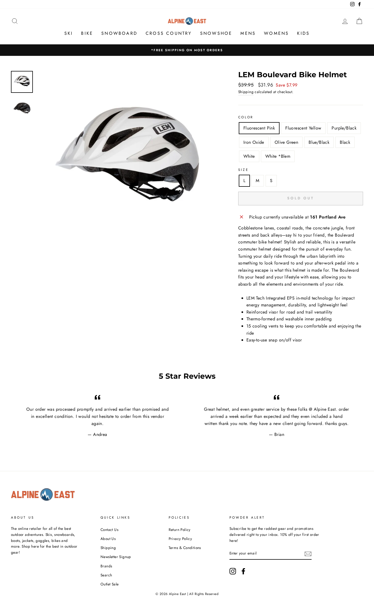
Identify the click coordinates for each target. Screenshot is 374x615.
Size (243, 169)
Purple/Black (344, 128)
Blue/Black (319, 142)
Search (106, 575)
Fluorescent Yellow (303, 128)
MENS (248, 33)
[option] (187, 50)
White (249, 156)
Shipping (246, 91)
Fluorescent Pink (259, 128)
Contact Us (109, 529)
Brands (106, 566)
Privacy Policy (180, 538)
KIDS (303, 33)
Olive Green (286, 142)
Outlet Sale (109, 584)
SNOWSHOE (216, 33)
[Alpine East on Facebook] (243, 571)
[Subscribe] (308, 553)
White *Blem (277, 156)
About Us (108, 538)
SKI (68, 33)
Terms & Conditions (185, 547)
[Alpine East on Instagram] (232, 571)
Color (246, 117)
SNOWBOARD (119, 33)
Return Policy (180, 529)
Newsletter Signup (115, 556)
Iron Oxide (253, 142)
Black (345, 142)
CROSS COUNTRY (169, 33)
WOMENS (276, 33)
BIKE (87, 33)
